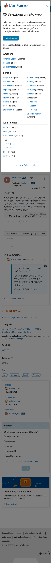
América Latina (9, 59)
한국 (5, 156)
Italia (5, 106)
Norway (30, 82)
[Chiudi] (47, 6)
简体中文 (10, 144)
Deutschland (8, 86)
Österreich (31, 86)
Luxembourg (8, 110)
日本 (5, 152)
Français (33, 110)
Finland (6, 94)
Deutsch (33, 102)
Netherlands (32, 78)
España (6, 90)
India (5, 132)
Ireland (6, 102)
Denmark (7, 82)
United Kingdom (34, 114)
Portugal (31, 90)
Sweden (30, 94)
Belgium (6, 78)
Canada (6, 63)
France (6, 98)
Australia (7, 128)
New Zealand (9, 136)
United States (9, 67)
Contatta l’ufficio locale (25, 165)
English (32, 106)
